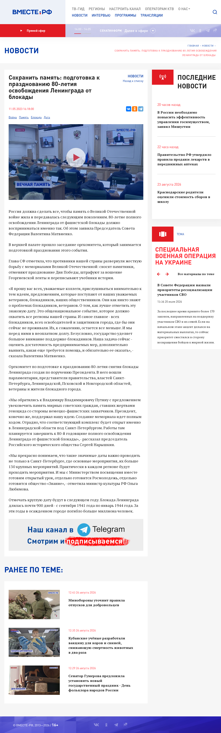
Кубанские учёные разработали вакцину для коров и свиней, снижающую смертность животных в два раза (100, 645)
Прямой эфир (36, 30)
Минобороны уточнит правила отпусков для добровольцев (96, 602)
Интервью (101, 15)
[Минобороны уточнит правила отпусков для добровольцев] (34, 604)
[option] (186, 313)
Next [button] (167, 274)
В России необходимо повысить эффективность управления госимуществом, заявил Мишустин (183, 119)
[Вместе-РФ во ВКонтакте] (192, 30)
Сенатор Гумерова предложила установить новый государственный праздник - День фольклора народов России (99, 682)
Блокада (36, 117)
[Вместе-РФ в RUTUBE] (215, 30)
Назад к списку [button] (133, 81)
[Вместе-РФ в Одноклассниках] (200, 30)
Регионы (97, 9)
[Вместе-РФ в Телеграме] (208, 30)
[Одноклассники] (134, 108)
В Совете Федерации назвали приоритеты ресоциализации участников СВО (184, 290)
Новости (79, 15)
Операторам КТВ (159, 9)
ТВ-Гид (78, 9)
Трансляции (151, 15)
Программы (125, 15)
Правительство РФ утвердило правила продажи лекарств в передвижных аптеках (184, 159)
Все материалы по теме (196, 274)
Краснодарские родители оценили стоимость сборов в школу (183, 197)
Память (24, 117)
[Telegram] (140, 108)
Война (13, 117)
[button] (215, 12)
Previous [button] (158, 274)
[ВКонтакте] (128, 108)
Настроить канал (125, 9)
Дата (47, 117)
